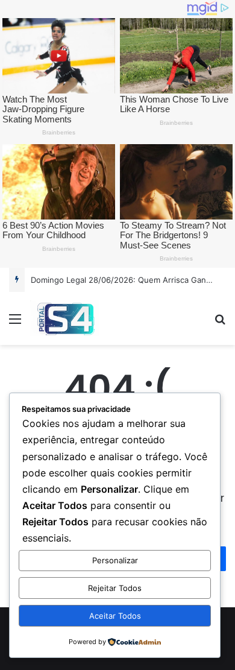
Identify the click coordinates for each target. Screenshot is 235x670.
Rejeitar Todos (115, 588)
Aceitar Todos (115, 616)
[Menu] (15, 323)
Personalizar (115, 560)
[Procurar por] (220, 323)
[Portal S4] (64, 318)
